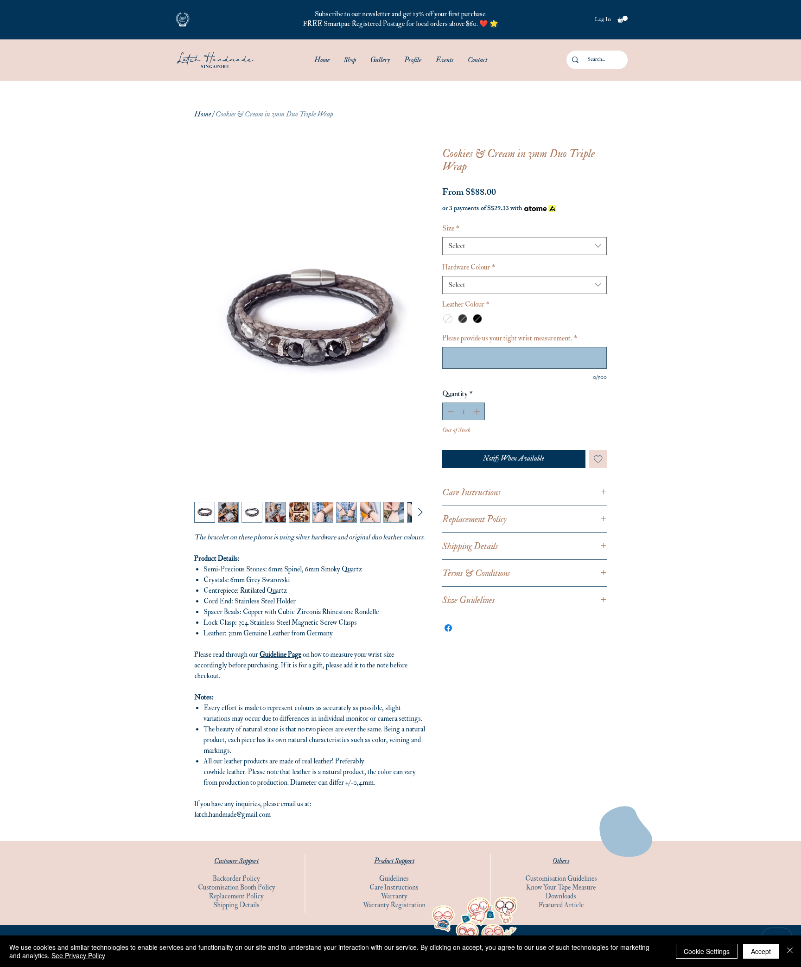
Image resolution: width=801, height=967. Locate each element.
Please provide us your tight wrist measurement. (509, 338)
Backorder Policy (236, 878)
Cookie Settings (707, 951)
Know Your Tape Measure (561, 887)
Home (202, 114)
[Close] (789, 951)
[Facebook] (786, 475)
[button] (182, 19)
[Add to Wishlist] (598, 459)
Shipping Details (236, 905)
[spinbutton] (463, 411)
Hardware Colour (468, 267)
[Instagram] (786, 492)
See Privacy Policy (78, 955)
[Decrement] (450, 411)
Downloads (561, 896)
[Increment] (477, 411)
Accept (761, 951)
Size (450, 228)
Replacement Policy (236, 896)
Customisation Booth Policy (236, 887)
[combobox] (524, 246)
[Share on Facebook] (448, 628)
